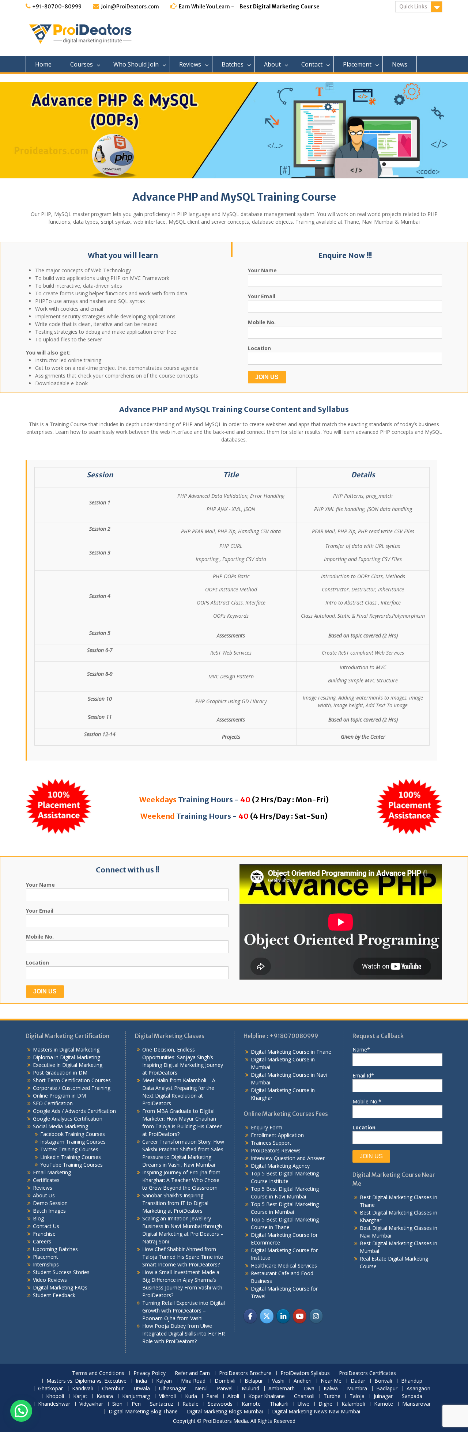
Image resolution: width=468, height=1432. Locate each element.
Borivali (383, 1381)
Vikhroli (167, 1396)
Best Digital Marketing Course (279, 6)
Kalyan (164, 1381)
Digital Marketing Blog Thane (143, 1411)
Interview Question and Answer (288, 1158)
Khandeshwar (54, 1404)
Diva (309, 1388)
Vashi (278, 1381)
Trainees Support (271, 1142)
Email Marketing (52, 1172)
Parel (212, 1396)
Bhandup (411, 1381)
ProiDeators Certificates (367, 1373)
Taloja (357, 1396)
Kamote (251, 1404)
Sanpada (412, 1396)
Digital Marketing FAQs (60, 1287)
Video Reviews (50, 1279)
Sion (117, 1404)
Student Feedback (54, 1295)
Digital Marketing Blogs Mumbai (225, 1411)
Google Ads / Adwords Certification (74, 1110)
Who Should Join (136, 64)
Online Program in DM (59, 1095)
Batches (233, 64)
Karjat (80, 1396)
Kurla (191, 1396)
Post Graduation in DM (60, 1072)
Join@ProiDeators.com (130, 6)
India (141, 1381)
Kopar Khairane (266, 1396)
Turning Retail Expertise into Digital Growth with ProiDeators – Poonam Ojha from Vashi (183, 1310)
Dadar (358, 1381)
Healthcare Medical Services (284, 1265)
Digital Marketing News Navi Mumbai (316, 1411)
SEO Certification (53, 1103)
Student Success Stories (61, 1272)
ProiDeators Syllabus (305, 1373)
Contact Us (46, 1226)
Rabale (190, 1404)
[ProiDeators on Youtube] (299, 1316)
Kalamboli (353, 1404)
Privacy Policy (149, 1373)
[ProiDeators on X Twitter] (266, 1316)
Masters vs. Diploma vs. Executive (86, 1381)
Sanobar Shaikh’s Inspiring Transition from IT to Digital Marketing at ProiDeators (175, 1203)
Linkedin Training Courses (70, 1156)
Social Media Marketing (60, 1126)
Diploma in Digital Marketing (66, 1057)
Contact (311, 64)
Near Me (331, 1381)
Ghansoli (304, 1396)
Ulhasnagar (172, 1388)
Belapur (254, 1381)
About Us (44, 1195)
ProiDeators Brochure (245, 1373)
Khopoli (55, 1396)
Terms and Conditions (98, 1373)
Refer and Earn (192, 1373)
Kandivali (82, 1388)
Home (43, 64)
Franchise (44, 1233)
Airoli (233, 1396)
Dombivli (225, 1381)
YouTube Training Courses (71, 1164)
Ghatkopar (50, 1388)
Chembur (113, 1388)
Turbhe (332, 1396)
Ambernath (281, 1388)
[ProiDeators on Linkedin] (283, 1316)
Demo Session (50, 1203)
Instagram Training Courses (73, 1141)
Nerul (201, 1388)
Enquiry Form (266, 1127)
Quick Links (413, 6)
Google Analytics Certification (67, 1118)
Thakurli (279, 1404)
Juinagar (383, 1396)
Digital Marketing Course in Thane (291, 1051)
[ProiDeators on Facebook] (250, 1316)
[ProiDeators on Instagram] (316, 1316)
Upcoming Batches (55, 1249)
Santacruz (161, 1404)
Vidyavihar (91, 1404)
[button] (21, 1411)
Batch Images (49, 1210)
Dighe (325, 1404)
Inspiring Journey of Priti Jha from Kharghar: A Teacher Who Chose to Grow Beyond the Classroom (181, 1180)
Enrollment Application (277, 1135)
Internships (46, 1264)
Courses (81, 64)
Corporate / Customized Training (71, 1087)
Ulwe (303, 1404)
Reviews (190, 64)
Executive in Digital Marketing (67, 1064)
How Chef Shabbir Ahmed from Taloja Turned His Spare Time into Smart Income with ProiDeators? (182, 1257)
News (399, 64)
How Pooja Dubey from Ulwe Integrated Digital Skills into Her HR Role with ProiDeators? (183, 1333)
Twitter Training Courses (69, 1149)
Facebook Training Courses (72, 1133)
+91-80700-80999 (57, 6)
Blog (38, 1218)
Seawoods (220, 1404)
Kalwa (331, 1388)
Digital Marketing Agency (280, 1165)
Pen (136, 1404)
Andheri (303, 1381)
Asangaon (418, 1388)
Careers (42, 1241)
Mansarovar (416, 1404)
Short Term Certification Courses (72, 1080)
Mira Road (193, 1381)
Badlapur (386, 1388)
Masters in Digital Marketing (66, 1049)
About (272, 64)
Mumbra (357, 1388)
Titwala (141, 1388)
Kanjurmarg (136, 1396)
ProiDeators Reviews (276, 1150)
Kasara (105, 1396)
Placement (357, 64)
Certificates (46, 1180)
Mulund (250, 1388)
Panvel (225, 1388)
